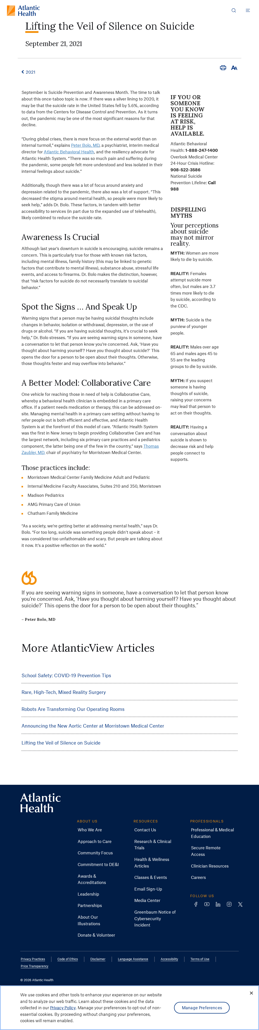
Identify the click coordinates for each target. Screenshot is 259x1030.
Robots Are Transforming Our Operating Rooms (72, 709)
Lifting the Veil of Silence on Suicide (60, 743)
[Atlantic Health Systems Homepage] (23, 10)
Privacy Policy (63, 1007)
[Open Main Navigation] (248, 10)
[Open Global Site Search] (234, 10)
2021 (30, 71)
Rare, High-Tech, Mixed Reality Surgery (63, 692)
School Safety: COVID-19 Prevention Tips (66, 675)
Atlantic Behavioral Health (69, 151)
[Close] (251, 993)
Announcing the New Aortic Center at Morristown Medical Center (92, 726)
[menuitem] (89, 830)
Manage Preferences (202, 1007)
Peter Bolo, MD (85, 145)
